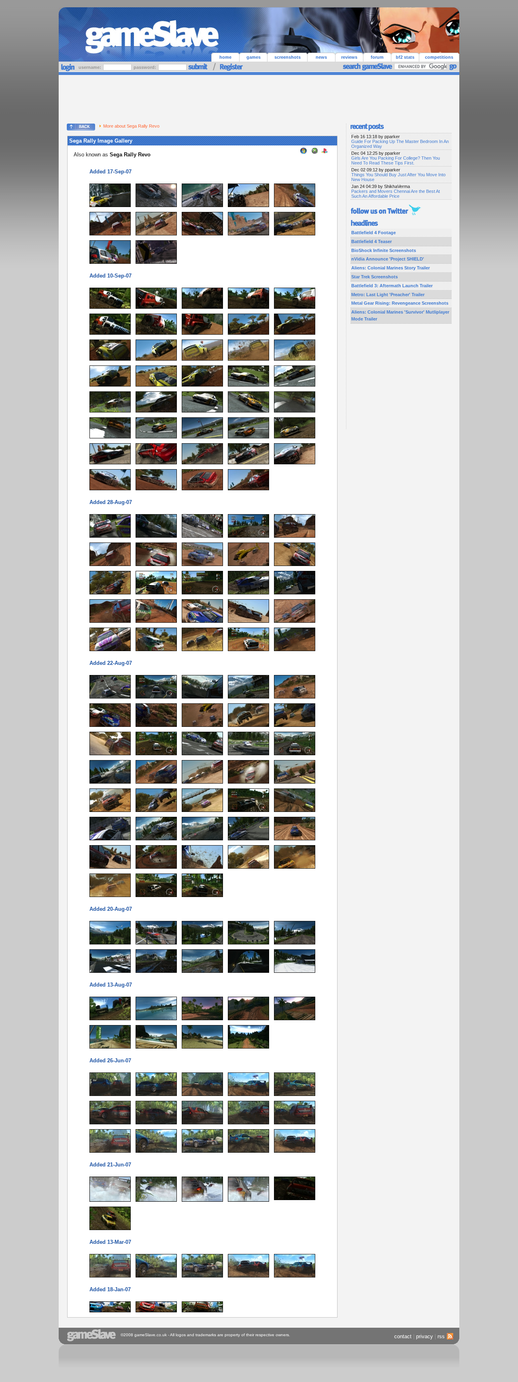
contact (403, 1336)
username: (90, 67)
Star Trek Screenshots (374, 276)
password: (145, 67)
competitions (439, 57)
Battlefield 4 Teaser (371, 241)
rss (441, 1336)
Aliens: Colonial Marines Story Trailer (390, 267)
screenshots (287, 57)
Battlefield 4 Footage (373, 232)
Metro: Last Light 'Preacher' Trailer (388, 294)
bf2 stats (405, 57)
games (253, 57)
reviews (349, 57)
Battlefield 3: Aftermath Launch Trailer (392, 285)
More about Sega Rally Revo (131, 126)
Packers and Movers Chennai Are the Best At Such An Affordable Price (395, 194)
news (321, 57)
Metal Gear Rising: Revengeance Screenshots (399, 303)
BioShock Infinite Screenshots (383, 250)
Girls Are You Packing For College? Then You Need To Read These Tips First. (395, 160)
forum (377, 57)
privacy (424, 1336)
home (225, 57)
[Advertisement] (259, 97)
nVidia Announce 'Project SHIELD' (387, 258)
